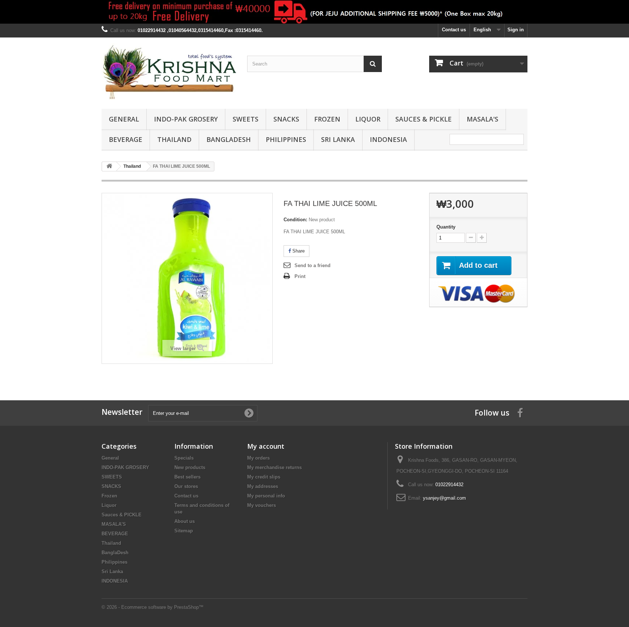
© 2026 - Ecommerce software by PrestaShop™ (152, 607)
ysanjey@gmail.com (444, 498)
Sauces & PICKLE (423, 119)
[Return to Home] (109, 166)
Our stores (186, 486)
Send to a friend (312, 265)
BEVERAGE (125, 139)
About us (184, 521)
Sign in (515, 29)
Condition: (295, 219)
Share (298, 251)
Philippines (286, 139)
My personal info (266, 496)
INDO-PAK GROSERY (186, 119)
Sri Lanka (338, 139)
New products (189, 467)
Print (299, 276)
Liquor (367, 119)
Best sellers (187, 477)
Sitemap (183, 530)
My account (265, 446)
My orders (258, 458)
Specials (184, 458)
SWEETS (245, 119)
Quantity (445, 227)
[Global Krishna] (169, 71)
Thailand (174, 139)
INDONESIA (388, 139)
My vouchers (261, 505)
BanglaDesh (228, 139)
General (124, 119)
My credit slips (263, 477)
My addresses (262, 486)
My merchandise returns (274, 467)
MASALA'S (482, 119)
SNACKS (286, 119)
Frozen (327, 119)
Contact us (454, 29)
